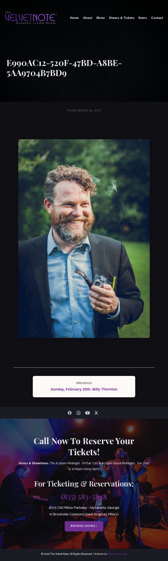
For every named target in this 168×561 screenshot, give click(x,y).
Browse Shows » (84, 526)
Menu (100, 18)
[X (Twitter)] (97, 413)
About (87, 18)
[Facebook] (70, 413)
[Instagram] (79, 413)
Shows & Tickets (121, 18)
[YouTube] (88, 413)
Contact (157, 18)
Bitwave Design (117, 554)
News (142, 18)
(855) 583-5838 (84, 496)
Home (74, 18)
